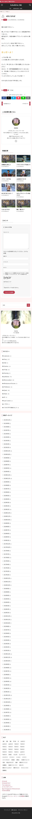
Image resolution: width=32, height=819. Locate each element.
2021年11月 (7, 420)
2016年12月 (7, 578)
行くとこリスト (24, 767)
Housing (7, 373)
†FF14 (7, 404)
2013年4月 (7, 722)
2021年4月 (7, 437)
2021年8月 (7, 427)
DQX (6, 363)
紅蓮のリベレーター (13, 765)
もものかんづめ (16, 5)
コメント (6, 232)
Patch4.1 (5, 749)
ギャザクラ (5, 757)
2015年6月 (7, 633)
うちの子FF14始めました (11, 407)
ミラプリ (24, 757)
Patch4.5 (22, 749)
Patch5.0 (5, 752)
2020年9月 (7, 458)
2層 (7, 741)
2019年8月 (7, 485)
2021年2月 (7, 444)
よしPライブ (22, 754)
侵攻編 (12, 759)
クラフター (12, 757)
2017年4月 (7, 564)
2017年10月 (7, 547)
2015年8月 (7, 626)
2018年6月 (7, 533)
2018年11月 (7, 516)
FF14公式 (4, 781)
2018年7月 (7, 530)
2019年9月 (7, 482)
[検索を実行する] (28, 305)
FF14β (5, 19)
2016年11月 (7, 581)
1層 (3, 741)
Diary (7, 359)
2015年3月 (7, 643)
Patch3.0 (22, 744)
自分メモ (21, 765)
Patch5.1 (10, 752)
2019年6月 (7, 492)
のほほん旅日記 (6, 790)
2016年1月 (7, 612)
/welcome (7, 356)
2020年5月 (7, 468)
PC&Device (8, 387)
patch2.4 (11, 744)
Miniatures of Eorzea (10, 383)
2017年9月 (7, 550)
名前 (5, 256)
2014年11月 (8, 657)
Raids (6, 394)
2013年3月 (7, 726)
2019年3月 (7, 502)
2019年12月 (7, 475)
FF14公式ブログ (6, 783)
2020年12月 (8, 451)
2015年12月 (7, 616)
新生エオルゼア (10, 762)
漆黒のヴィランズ (23, 762)
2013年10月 (7, 702)
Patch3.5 (16, 746)
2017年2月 (7, 571)
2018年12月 (7, 513)
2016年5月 (7, 599)
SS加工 (10, 754)
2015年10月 (7, 623)
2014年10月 (7, 661)
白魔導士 (5, 765)
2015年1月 (7, 650)
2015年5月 (7, 636)
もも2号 (15, 754)
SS (5, 397)
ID (18, 741)
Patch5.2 (16, 752)
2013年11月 (7, 698)
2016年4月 (7, 602)
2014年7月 (7, 671)
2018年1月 (7, 540)
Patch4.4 (16, 749)
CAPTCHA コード (7, 281)
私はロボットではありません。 (11, 287)
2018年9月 (7, 523)
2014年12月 (8, 654)
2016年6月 (7, 595)
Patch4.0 (22, 746)
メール (5, 262)
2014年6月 (7, 674)
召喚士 (17, 759)
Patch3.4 (10, 746)
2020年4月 (7, 471)
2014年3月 (7, 685)
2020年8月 (7, 461)
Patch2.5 (17, 744)
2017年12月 (7, 544)
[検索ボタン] (30, 5)
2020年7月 (7, 464)
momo (16, 128)
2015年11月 (7, 619)
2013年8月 (7, 709)
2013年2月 (7, 729)
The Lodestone (6, 785)
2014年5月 (7, 678)
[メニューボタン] (2, 5)
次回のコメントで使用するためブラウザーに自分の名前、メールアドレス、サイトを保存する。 (17, 273)
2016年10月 (7, 585)
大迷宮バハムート (25, 759)
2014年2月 (7, 688)
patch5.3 (22, 752)
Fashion (7, 366)
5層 (10, 741)
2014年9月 (7, 664)
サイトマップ (7, 810)
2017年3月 (7, 568)
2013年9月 (7, 705)
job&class (8, 376)
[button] (4, 97)
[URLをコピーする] (28, 97)
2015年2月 (7, 647)
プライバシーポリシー (13, 796)
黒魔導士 (5, 770)
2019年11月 (8, 478)
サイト (5, 267)
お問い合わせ (14, 810)
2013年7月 (7, 712)
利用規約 (22, 796)
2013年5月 (7, 719)
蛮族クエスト (16, 767)
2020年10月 (7, 454)
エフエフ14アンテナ (7, 787)
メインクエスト (6, 759)
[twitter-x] (16, 141)
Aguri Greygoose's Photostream (11, 789)
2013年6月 (7, 716)
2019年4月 (7, 499)
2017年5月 (7, 561)
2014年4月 (7, 681)
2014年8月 (7, 667)
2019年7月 (7, 489)
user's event (8, 400)
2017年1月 (7, 575)
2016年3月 (7, 606)
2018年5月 (7, 537)
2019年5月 (7, 495)
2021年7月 (7, 430)
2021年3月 (7, 440)
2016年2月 (7, 609)
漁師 (16, 762)
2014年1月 (7, 692)
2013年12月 (8, 695)
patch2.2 (23, 741)
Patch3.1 (5, 746)
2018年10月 (7, 520)
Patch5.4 (5, 754)
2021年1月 (7, 447)
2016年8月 (7, 592)
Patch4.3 (10, 749)
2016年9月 (7, 588)
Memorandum (9, 380)
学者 (4, 762)
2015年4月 (7, 640)
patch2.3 (5, 744)
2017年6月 (7, 557)
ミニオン (18, 757)
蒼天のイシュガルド (7, 767)
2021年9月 (7, 423)
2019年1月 (7, 509)
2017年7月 (7, 554)
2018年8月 (7, 526)
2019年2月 (7, 506)
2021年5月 (7, 434)
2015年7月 (7, 630)
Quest (7, 390)
